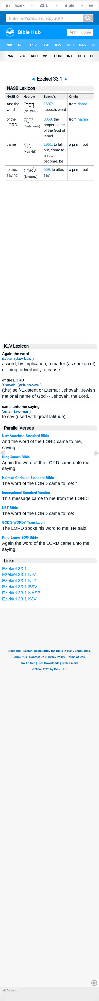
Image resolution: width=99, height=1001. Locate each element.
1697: (48, 104)
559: (47, 169)
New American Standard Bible (25, 436)
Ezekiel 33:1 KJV (19, 598)
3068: (48, 119)
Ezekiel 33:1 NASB (21, 592)
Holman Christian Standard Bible (28, 478)
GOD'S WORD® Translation (23, 522)
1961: (48, 144)
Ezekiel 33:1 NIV (19, 574)
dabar (82, 104)
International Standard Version (26, 493)
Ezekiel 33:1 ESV (19, 586)
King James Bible (16, 457)
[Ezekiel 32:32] (6, 464)
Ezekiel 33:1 (14, 568)
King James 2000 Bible (20, 537)
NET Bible (10, 508)
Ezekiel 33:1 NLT (19, 580)
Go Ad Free (9, 990)
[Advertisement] (49, 294)
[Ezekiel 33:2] (92, 464)
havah (83, 119)
